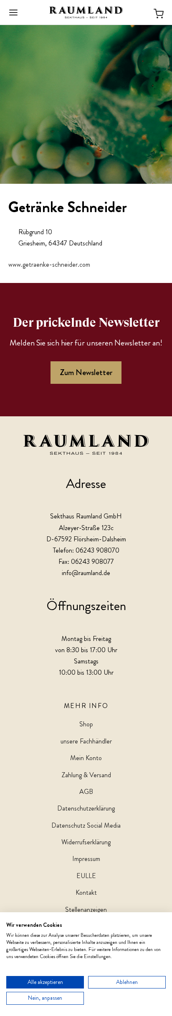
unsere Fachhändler (86, 741)
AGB (86, 791)
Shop (86, 724)
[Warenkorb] (159, 12)
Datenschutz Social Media (86, 825)
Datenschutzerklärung (86, 808)
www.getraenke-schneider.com (49, 264)
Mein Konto (86, 758)
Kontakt (86, 892)
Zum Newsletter (86, 372)
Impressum (86, 858)
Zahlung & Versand (86, 775)
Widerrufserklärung (86, 842)
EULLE (86, 876)
